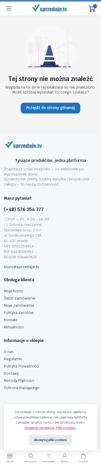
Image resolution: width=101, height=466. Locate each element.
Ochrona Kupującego (22, 387)
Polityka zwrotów (19, 312)
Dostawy (11, 373)
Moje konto (13, 291)
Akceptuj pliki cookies (50, 440)
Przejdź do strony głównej (50, 107)
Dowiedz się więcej (39, 428)
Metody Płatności (19, 380)
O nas (9, 351)
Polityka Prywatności (21, 366)
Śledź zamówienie (19, 298)
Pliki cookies (66, 428)
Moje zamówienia (19, 305)
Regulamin (13, 359)
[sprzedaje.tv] (50, 8)
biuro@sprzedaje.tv (21, 267)
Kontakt (10, 320)
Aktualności (14, 327)
